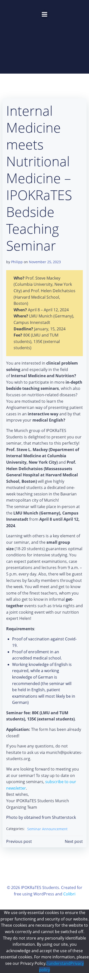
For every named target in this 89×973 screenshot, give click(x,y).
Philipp (17, 261)
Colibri (69, 894)
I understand (58, 963)
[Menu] (44, 14)
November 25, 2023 (45, 261)
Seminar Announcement (47, 829)
